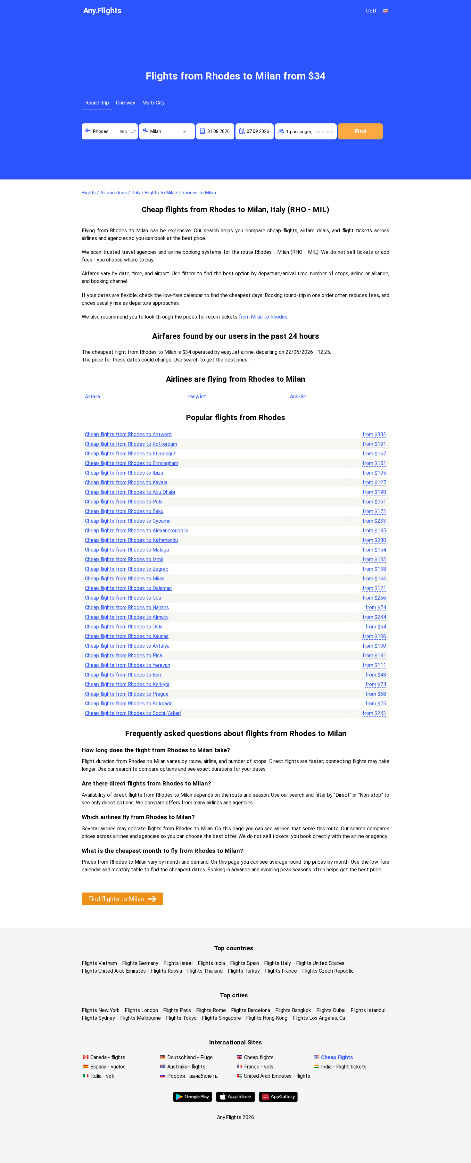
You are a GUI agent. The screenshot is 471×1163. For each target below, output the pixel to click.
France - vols (258, 1067)
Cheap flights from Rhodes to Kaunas (127, 636)
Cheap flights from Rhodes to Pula (123, 502)
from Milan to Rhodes (263, 317)
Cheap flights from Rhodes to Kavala (126, 482)
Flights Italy (277, 963)
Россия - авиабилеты (193, 1076)
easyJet (196, 397)
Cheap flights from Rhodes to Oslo (124, 627)
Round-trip (97, 103)
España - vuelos (108, 1067)
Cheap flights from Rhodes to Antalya (127, 646)
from (374, 434)
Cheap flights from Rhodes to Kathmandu (131, 540)
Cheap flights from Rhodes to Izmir (124, 559)
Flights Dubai (330, 1010)
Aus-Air (298, 397)
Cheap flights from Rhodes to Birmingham (131, 463)
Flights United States (320, 963)
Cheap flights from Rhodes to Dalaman (128, 588)
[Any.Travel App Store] (235, 1100)
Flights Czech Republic (328, 971)
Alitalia (92, 397)
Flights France (281, 971)
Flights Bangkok (293, 1010)
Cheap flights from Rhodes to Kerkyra (127, 684)
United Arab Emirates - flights (277, 1076)
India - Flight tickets (344, 1067)
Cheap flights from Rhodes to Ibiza (124, 473)
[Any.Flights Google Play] (192, 1100)
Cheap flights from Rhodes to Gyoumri (127, 521)
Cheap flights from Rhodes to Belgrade (129, 704)
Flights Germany (140, 963)
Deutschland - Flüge (190, 1057)
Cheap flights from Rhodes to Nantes (127, 607)
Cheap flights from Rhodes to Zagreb (127, 569)
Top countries (233, 948)
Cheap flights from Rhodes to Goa (123, 598)
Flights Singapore (221, 1018)
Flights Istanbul (368, 1010)
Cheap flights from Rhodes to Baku (124, 511)
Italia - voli (102, 1076)
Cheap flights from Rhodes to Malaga (127, 550)
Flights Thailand (205, 971)
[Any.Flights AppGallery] (278, 1100)
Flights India (211, 963)
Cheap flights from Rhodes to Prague (127, 694)
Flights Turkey (244, 971)
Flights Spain (244, 963)
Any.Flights (102, 10)
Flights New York (101, 1010)
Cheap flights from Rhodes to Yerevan (127, 665)
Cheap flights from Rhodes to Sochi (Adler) (133, 713)
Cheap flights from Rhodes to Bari (123, 675)
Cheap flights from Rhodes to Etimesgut (130, 454)
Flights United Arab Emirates (114, 971)
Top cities (234, 995)
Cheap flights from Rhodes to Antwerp (128, 434)
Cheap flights (259, 1057)
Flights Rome (211, 1010)
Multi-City (153, 103)
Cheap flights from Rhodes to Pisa (123, 655)
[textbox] (110, 131)
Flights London (141, 1010)
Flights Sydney (98, 1018)
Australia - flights (186, 1067)
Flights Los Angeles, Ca (319, 1018)
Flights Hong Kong (266, 1018)
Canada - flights (107, 1057)
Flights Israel (178, 963)
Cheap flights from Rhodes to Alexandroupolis (136, 531)
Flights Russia (166, 971)
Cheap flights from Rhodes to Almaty (127, 617)
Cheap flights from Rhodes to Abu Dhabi (130, 492)
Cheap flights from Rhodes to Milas (124, 579)
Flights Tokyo (181, 1018)
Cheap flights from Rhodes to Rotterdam (131, 444)
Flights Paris (177, 1010)
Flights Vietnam (99, 963)
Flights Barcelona (250, 1010)
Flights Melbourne (140, 1018)
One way (125, 103)
